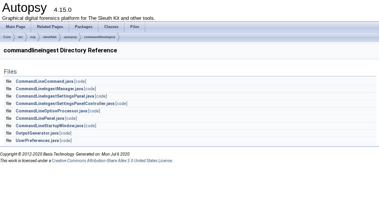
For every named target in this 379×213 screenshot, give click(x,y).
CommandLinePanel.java (40, 118)
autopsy (70, 37)
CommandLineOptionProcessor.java (51, 111)
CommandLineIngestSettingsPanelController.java (65, 103)
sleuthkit (50, 37)
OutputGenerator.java (37, 133)
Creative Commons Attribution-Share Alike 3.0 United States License (112, 160)
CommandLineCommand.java (44, 81)
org (33, 37)
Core (7, 37)
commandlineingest (99, 37)
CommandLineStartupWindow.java (49, 125)
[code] (80, 81)
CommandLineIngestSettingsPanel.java (55, 96)
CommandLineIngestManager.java (49, 88)
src (20, 37)
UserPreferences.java (37, 140)
